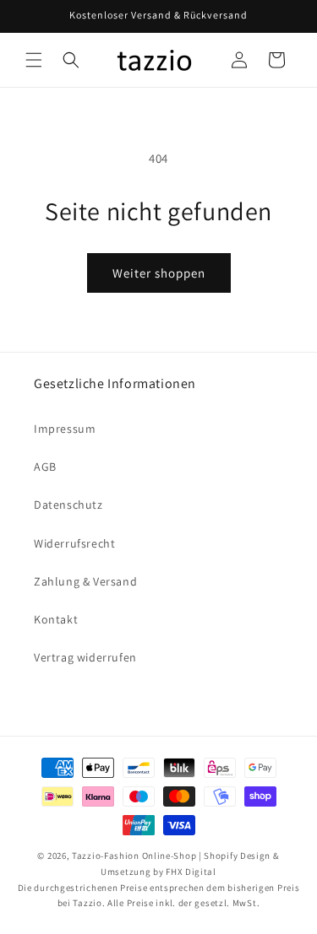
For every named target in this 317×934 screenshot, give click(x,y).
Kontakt (56, 619)
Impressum (65, 428)
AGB (45, 466)
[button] (33, 59)
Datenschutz (68, 504)
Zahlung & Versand (85, 581)
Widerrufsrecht (74, 543)
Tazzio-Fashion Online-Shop (134, 855)
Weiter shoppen (158, 273)
